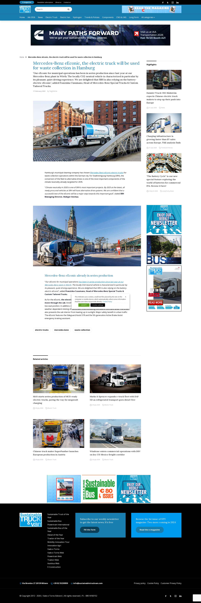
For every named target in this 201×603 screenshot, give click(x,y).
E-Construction (54, 567)
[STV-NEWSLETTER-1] (164, 219)
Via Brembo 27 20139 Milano (35, 583)
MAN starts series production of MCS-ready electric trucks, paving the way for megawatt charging (55, 399)
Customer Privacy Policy (171, 583)
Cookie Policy (153, 583)
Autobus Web (53, 563)
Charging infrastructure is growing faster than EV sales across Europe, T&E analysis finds (164, 139)
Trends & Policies (91, 17)
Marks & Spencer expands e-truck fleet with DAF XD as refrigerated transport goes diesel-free (114, 398)
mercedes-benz (61, 330)
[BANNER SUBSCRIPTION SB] (99, 489)
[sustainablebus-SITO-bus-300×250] (164, 249)
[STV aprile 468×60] (151, 9)
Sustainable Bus (54, 521)
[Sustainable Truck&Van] (25, 9)
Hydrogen (77, 17)
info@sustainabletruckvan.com (88, 583)
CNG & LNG (121, 17)
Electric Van (65, 17)
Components (108, 17)
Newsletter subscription (45, 2)
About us (58, 2)
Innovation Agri (54, 545)
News (40, 17)
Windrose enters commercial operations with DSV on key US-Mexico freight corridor (115, 453)
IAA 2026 (31, 17)
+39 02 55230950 (60, 583)
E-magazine (26, 2)
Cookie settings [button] (97, 305)
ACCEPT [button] (84, 305)
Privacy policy (140, 583)
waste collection (82, 330)
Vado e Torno (53, 549)
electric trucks (42, 330)
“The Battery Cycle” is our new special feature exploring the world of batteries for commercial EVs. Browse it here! (164, 181)
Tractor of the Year (55, 538)
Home (22, 17)
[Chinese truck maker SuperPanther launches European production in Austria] (58, 433)
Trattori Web (53, 560)
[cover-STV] (164, 288)
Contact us (67, 2)
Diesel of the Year (55, 535)
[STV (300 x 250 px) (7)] (64, 489)
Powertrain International (58, 524)
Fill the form (89, 529)
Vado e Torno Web (55, 552)
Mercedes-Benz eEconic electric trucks (106, 172)
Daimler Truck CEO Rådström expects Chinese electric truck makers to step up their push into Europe (163, 98)
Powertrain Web (54, 556)
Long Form (134, 17)
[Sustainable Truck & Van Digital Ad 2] (100, 35)
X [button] (125, 297)
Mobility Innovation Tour (58, 542)
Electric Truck (51, 17)
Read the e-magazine (150, 529)
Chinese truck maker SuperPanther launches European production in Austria (55, 453)
